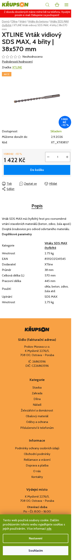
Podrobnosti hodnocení (17, 61)
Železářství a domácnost (37, 410)
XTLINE (17, 67)
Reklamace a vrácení (37, 459)
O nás (37, 471)
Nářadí (37, 404)
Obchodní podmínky (37, 454)
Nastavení (35, 538)
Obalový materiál (37, 416)
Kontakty (37, 477)
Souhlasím (35, 550)
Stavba (37, 387)
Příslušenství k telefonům (37, 428)
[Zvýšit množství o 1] (67, 157)
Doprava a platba (37, 465)
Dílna (37, 399)
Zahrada (37, 393)
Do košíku (37, 170)
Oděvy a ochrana (37, 422)
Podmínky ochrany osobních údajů (37, 448)
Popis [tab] (37, 205)
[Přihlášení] (39, 5)
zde (48, 528)
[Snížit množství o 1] (48, 157)
